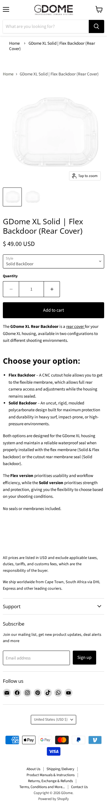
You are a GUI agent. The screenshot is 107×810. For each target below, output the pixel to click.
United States (51, 719)
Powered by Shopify (53, 798)
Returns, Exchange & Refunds (50, 781)
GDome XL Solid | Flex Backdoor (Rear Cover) (52, 46)
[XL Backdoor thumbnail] (12, 197)
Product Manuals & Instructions (50, 775)
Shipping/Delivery (60, 769)
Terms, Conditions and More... (42, 787)
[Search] (96, 26)
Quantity (10, 276)
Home (14, 43)
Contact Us (79, 787)
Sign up (84, 657)
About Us (33, 769)
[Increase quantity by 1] (52, 289)
